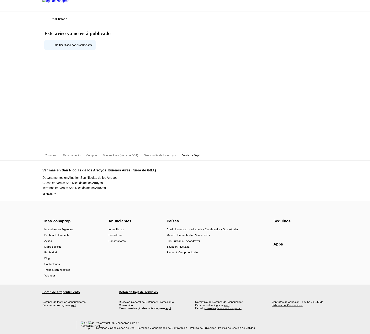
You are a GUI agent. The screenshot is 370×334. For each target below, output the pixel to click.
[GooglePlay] (312, 255)
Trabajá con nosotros (57, 269)
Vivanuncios (202, 235)
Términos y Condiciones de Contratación (162, 327)
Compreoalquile (188, 252)
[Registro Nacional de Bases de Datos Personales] (84, 326)
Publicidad (50, 252)
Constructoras (117, 240)
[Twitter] (296, 230)
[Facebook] (276, 230)
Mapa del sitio (52, 246)
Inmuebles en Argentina (58, 229)
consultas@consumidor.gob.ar (222, 308)
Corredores (115, 235)
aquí (73, 305)
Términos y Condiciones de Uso (115, 327)
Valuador (49, 275)
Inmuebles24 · (186, 235)
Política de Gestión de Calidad (236, 327)
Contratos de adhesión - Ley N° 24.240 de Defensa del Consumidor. (297, 303)
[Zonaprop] (56, 214)
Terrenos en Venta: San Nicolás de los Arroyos (74, 188)
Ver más (47, 193)
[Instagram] (283, 230)
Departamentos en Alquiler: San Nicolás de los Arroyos (79, 177)
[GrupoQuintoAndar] (56, 326)
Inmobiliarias (116, 229)
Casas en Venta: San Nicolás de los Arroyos (72, 183)
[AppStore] (285, 255)
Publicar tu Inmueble (56, 235)
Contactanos (52, 264)
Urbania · (180, 240)
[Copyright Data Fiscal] (92, 326)
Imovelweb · (183, 229)
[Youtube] (289, 230)
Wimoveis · (198, 229)
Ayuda (48, 240)
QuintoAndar (230, 229)
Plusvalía (183, 246)
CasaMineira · (214, 229)
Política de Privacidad (203, 327)
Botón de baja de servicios (138, 292)
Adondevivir (193, 240)
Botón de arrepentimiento (61, 292)
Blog (47, 258)
